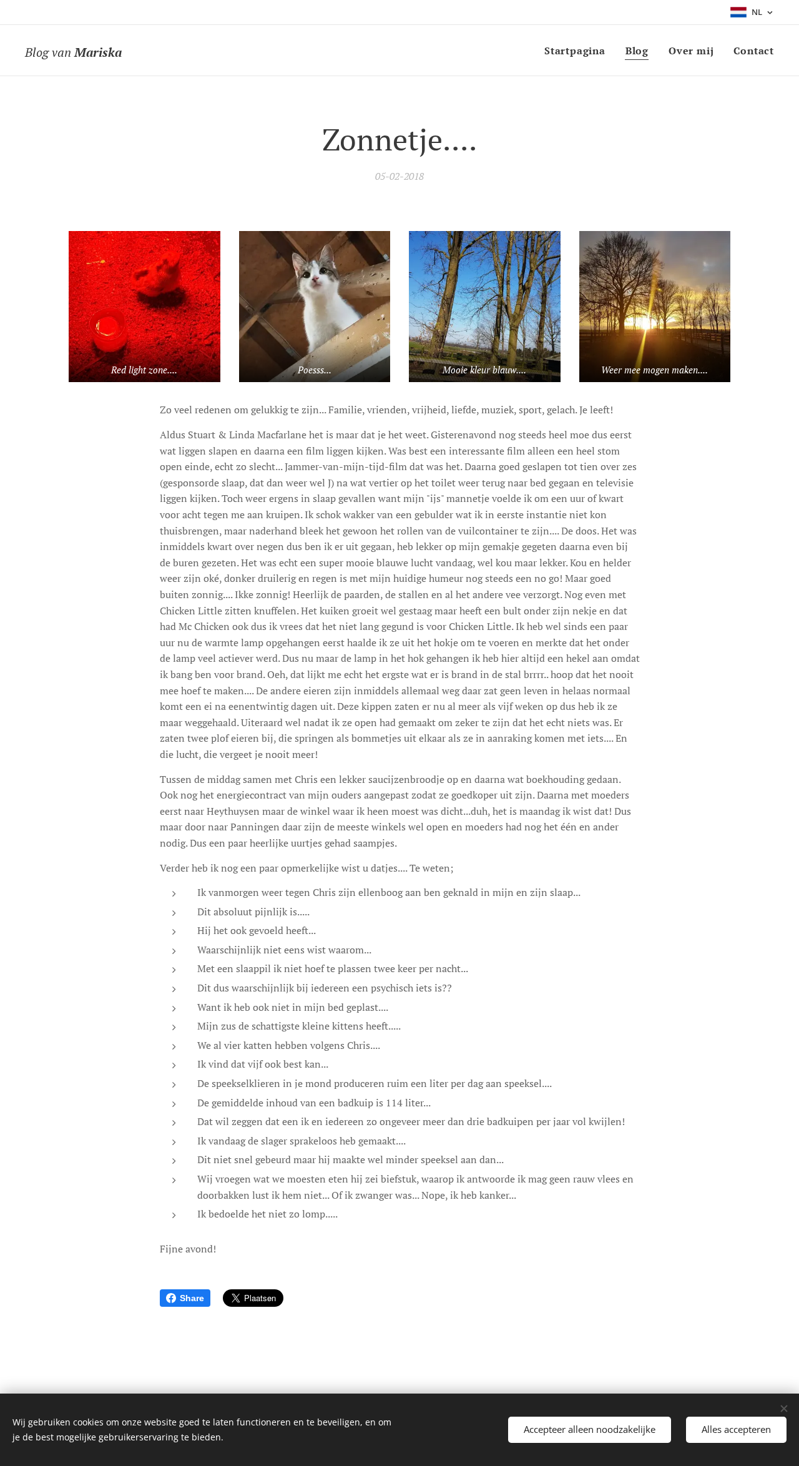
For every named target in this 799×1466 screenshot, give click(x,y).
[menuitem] (578, 50)
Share (192, 1298)
